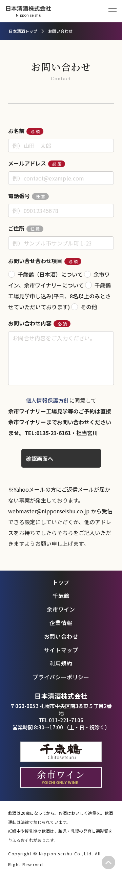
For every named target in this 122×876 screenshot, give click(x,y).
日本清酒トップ (23, 31)
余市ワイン (61, 609)
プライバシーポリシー (61, 677)
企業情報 (60, 622)
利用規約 (60, 663)
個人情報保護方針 (47, 400)
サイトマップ (61, 649)
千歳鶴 (61, 595)
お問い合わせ (61, 636)
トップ (61, 582)
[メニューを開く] (112, 11)
